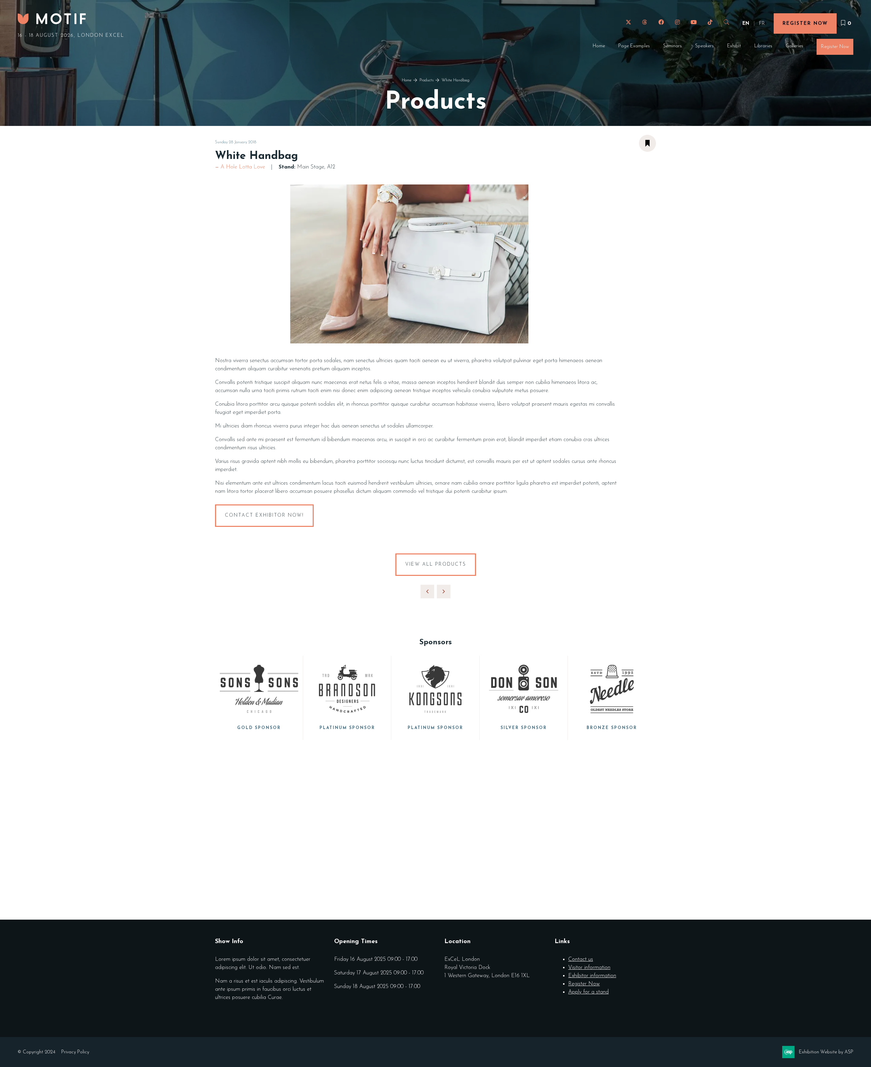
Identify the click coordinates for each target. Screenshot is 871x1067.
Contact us (580, 959)
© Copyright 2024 (36, 1052)
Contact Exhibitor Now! (264, 515)
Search (726, 22)
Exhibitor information (592, 976)
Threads (644, 22)
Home (599, 46)
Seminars (672, 46)
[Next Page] (443, 591)
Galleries (794, 46)
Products (426, 80)
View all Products (435, 564)
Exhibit (734, 46)
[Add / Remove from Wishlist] (647, 143)
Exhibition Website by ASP (826, 1052)
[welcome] (52, 22)
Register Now (805, 23)
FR (762, 23)
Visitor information (589, 967)
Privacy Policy (75, 1052)
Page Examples (634, 46)
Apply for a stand (588, 992)
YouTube (693, 22)
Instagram (677, 22)
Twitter (628, 22)
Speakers (704, 46)
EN (745, 23)
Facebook (661, 22)
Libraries (763, 46)
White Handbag (456, 80)
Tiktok (710, 22)
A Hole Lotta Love (242, 167)
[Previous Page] (427, 591)
